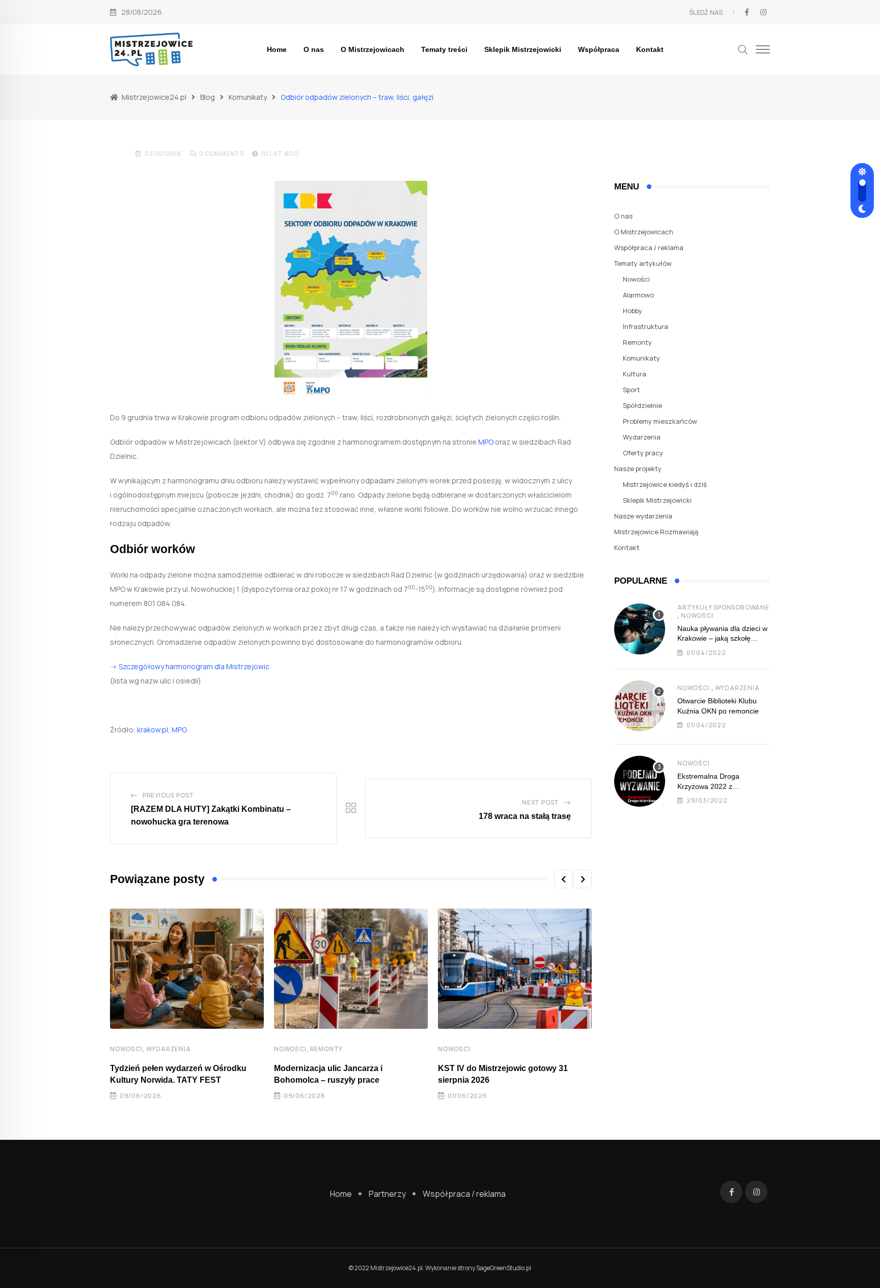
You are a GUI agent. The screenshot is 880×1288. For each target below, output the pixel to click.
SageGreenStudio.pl (503, 1268)
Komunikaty (641, 358)
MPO (485, 442)
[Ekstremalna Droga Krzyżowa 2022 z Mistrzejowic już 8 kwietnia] (639, 781)
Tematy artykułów (643, 263)
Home (277, 49)
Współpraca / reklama (648, 247)
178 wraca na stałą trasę (525, 816)
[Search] (743, 49)
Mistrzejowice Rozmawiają (656, 531)
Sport (631, 389)
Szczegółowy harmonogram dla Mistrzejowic (194, 666)
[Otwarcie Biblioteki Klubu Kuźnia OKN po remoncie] (639, 705)
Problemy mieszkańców (660, 421)
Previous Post (168, 795)
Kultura (634, 373)
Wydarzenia (168, 1049)
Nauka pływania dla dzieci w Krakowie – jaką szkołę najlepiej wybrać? (722, 638)
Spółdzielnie (642, 405)
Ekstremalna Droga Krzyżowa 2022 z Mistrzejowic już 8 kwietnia (719, 786)
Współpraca (598, 49)
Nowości (126, 1049)
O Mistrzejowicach (372, 49)
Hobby (632, 310)
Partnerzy (387, 1193)
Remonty (326, 1049)
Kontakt (650, 49)
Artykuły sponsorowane (723, 607)
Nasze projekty (638, 468)
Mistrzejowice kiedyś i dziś (665, 484)
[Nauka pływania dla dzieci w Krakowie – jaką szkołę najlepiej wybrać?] (639, 629)
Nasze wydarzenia (643, 515)
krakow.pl (152, 729)
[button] (563, 879)
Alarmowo (638, 294)
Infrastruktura (645, 326)
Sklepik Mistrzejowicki (522, 49)
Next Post (540, 802)
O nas (314, 49)
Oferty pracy (643, 452)
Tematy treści (444, 49)
